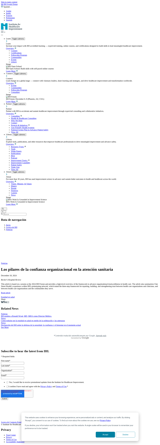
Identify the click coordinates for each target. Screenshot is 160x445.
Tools (13, 149)
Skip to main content (9, 2)
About (9, 172)
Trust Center (11, 435)
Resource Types (17, 147)
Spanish (9, 20)
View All (14, 132)
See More (5, 327)
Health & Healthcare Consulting (23, 118)
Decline (125, 435)
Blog (13, 156)
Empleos (20, 422)
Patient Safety (16, 165)
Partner (9, 104)
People (13, 188)
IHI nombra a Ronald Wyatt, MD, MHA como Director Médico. (26, 316)
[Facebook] (3, 302)
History (14, 186)
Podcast (14, 158)
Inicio (8, 225)
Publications (16, 153)
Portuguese (10, 18)
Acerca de (5, 422)
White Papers (16, 151)
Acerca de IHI (11, 227)
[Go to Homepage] (11, 29)
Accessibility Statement (15, 442)
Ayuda (10, 4)
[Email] (8, 302)
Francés (9, 15)
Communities (16, 57)
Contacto (13, 422)
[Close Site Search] (3, 211)
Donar (15, 4)
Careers (14, 193)
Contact (14, 123)
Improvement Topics (19, 160)
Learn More (11, 71)
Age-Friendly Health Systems (22, 128)
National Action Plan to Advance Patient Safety (29, 130)
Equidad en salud (8, 297)
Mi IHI (4, 4)
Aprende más (101, 336)
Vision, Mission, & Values (21, 184)
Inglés (8, 13)
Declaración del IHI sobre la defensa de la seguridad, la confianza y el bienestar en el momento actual (41, 325)
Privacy (9, 437)
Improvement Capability (20, 163)
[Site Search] (4, 209)
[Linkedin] (5, 302)
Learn (8, 39)
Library (14, 62)
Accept (105, 435)
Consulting (15, 92)
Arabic (8, 11)
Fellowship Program (19, 55)
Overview (10, 48)
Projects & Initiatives (19, 125)
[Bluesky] (2, 302)
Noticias (9, 229)
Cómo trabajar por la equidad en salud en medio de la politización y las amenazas (33, 321)
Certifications (16, 53)
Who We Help (16, 121)
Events (13, 60)
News (13, 195)
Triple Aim (15, 167)
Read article (5, 293)
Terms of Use (61, 386)
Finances (14, 191)
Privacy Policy (105, 421)
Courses (14, 51)
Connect (9, 73)
